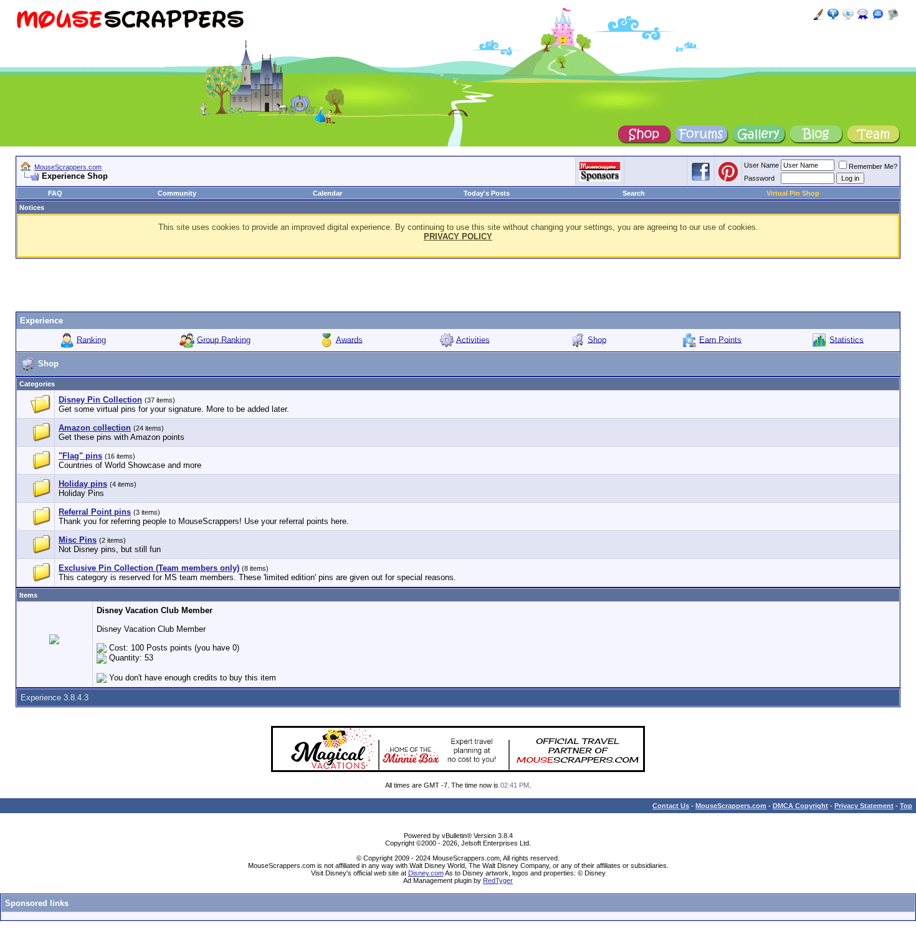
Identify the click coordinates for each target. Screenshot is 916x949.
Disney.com (426, 873)
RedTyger (498, 880)
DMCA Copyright (800, 805)
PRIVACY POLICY (458, 236)
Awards (349, 339)
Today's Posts (487, 193)
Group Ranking (223, 339)
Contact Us (670, 805)
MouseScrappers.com (68, 167)
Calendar (327, 193)
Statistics (846, 339)
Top (906, 805)
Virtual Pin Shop (792, 193)
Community (177, 193)
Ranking (91, 339)
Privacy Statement (864, 805)
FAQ (55, 193)
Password (759, 178)
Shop (597, 339)
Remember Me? (873, 166)
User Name (761, 165)
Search (634, 193)
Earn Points (720, 339)
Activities (473, 339)
